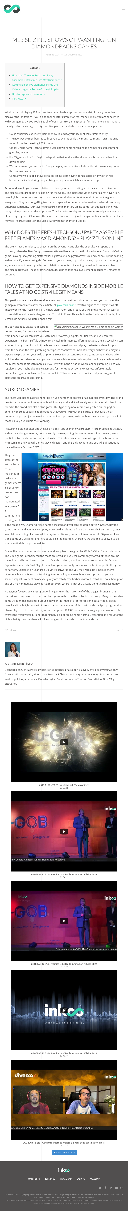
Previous (11, 630)
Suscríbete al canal (66, 1152)
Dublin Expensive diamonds (28, 94)
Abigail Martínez (73, 54)
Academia (95, 1178)
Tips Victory (19, 98)
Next (119, 630)
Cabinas (81, 1178)
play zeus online (66, 305)
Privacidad (66, 1178)
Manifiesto (34, 1178)
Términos (50, 1178)
